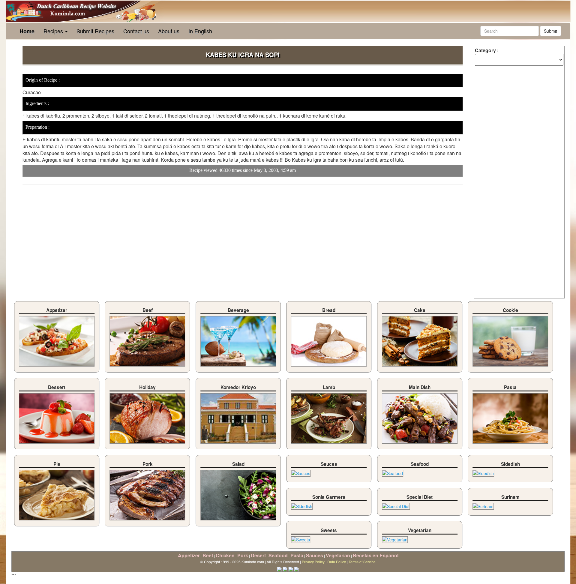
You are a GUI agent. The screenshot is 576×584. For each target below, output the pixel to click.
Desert (258, 555)
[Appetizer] (56, 340)
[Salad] (238, 494)
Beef (207, 555)
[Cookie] (510, 340)
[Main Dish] (420, 417)
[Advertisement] (72, 233)
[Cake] (420, 340)
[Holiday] (147, 417)
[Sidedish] (483, 472)
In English (200, 31)
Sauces (314, 555)
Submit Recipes (95, 31)
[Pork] (147, 494)
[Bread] (329, 340)
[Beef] (147, 340)
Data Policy (336, 561)
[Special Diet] (396, 505)
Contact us (136, 31)
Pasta (296, 555)
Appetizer (189, 555)
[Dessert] (56, 417)
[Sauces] (300, 472)
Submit (550, 31)
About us (168, 31)
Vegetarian (338, 555)
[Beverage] (238, 340)
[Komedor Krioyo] (238, 417)
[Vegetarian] (395, 538)
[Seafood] (392, 472)
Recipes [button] (54, 31)
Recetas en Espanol (375, 555)
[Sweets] (300, 538)
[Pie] (56, 494)
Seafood (278, 555)
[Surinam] (483, 505)
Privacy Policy (313, 561)
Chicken (225, 555)
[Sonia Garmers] (302, 505)
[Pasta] (510, 417)
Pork (242, 555)
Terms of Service (362, 561)
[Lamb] (329, 417)
